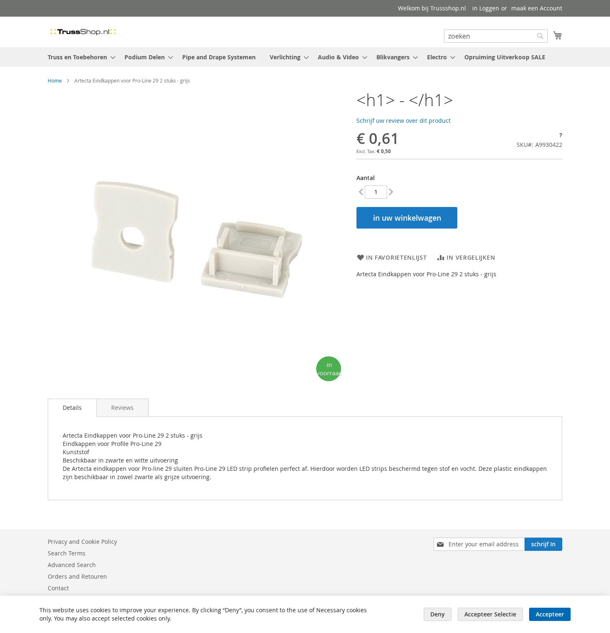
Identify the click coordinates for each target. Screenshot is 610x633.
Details (72, 407)
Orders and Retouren (77, 576)
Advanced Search (72, 565)
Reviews (122, 407)
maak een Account (536, 8)
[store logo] (83, 31)
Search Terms (66, 553)
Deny (437, 614)
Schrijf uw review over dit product (403, 120)
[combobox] (496, 36)
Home (55, 80)
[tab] (72, 408)
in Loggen (485, 8)
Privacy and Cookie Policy (82, 541)
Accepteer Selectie (490, 614)
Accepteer (550, 614)
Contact (58, 588)
